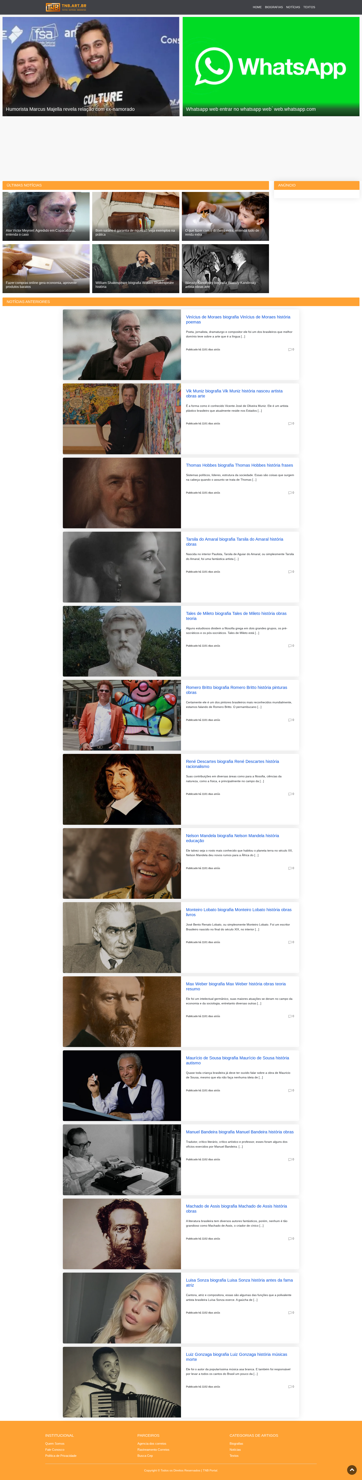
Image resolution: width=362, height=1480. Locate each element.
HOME (257, 7)
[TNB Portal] (66, 7)
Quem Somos (55, 1443)
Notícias (235, 1449)
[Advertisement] (181, 147)
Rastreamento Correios (153, 1449)
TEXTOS (309, 7)
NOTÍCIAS (293, 7)
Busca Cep (145, 1455)
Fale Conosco (54, 1449)
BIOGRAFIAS (274, 7)
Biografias (236, 1443)
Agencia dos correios (151, 1443)
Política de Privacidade (60, 1455)
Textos (234, 1455)
